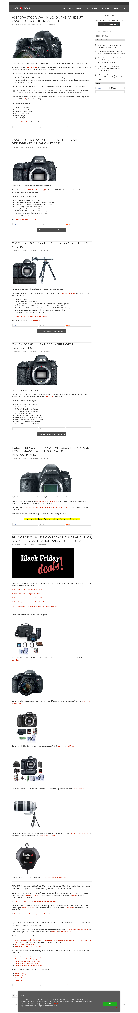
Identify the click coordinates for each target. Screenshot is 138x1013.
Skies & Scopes (26, 122)
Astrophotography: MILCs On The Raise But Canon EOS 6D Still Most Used (47, 19)
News (40, 25)
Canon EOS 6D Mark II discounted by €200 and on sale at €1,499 (46, 507)
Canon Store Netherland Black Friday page (29, 965)
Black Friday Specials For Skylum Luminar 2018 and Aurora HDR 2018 (34, 606)
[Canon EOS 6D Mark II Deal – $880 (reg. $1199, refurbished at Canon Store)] (34, 165)
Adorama (85, 658)
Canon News (34, 25)
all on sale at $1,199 (68, 293)
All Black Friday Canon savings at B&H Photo (26, 594)
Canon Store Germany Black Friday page (28, 957)
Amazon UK (19, 976)
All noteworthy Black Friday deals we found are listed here (52, 519)
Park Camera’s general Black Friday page (28, 946)
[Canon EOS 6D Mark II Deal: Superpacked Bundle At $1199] (34, 269)
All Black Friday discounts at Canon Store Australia (28, 602)
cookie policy (56, 1004)
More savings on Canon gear (24, 944)
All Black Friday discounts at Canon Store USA (27, 598)
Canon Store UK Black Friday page (26, 959)
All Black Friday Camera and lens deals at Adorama (28, 589)
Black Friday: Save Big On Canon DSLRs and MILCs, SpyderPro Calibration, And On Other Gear (52, 539)
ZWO (24, 99)
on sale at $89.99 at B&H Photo (55, 877)
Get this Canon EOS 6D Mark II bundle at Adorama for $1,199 (32, 316)
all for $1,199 (48, 396)
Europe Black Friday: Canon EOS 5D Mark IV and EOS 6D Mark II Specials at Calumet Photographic (50, 451)
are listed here (27, 219)
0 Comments (51, 25)
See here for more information (78, 930)
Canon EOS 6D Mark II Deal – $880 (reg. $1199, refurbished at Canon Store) (46, 141)
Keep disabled (112, 1008)
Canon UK (54, 932)
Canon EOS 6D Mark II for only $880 (35, 190)
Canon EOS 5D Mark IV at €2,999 (47, 501)
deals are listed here (35, 320)
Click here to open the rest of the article (52, 230)
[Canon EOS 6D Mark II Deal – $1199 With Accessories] (37, 370)
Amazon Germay (20, 974)
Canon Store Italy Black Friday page (26, 963)
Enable (110, 1004)
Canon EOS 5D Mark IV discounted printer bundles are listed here (35, 901)
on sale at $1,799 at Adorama (79, 833)
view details (73, 895)
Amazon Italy (19, 980)
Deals (32, 545)
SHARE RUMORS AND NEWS (105, 31)
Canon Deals (31, 147)
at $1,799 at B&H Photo (48, 836)
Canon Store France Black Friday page (27, 961)
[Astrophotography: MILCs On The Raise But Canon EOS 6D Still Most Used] (37, 43)
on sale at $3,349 (32, 895)
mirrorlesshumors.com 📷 (109, 24)
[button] (124, 8)
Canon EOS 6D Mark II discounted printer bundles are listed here (35, 914)
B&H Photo (15, 660)
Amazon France (20, 978)
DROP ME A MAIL (102, 36)
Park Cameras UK (66, 932)
